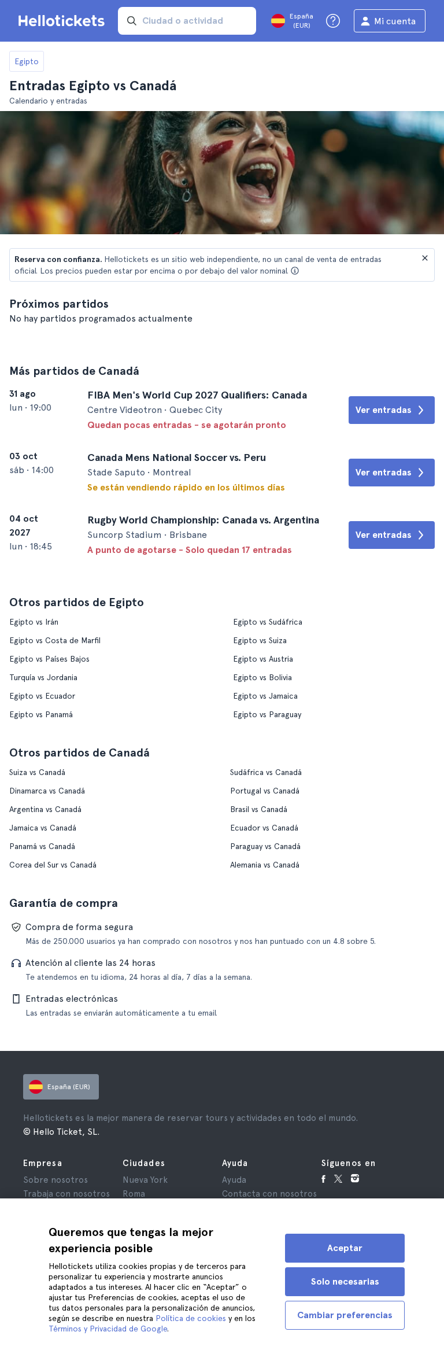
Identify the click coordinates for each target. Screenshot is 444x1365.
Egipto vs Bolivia (262, 677)
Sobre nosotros (55, 1180)
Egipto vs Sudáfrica (267, 621)
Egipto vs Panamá (41, 714)
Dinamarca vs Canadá (47, 790)
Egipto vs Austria (263, 658)
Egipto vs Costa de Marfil (55, 640)
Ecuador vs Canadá (264, 827)
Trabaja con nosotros (66, 1194)
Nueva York (145, 1180)
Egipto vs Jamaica (265, 695)
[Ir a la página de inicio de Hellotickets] (63, 21)
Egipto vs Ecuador (42, 695)
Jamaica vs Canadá (42, 827)
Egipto (26, 61)
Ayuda (234, 1180)
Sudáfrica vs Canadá (266, 772)
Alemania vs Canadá (264, 864)
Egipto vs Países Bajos (49, 658)
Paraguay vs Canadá (265, 846)
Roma (134, 1194)
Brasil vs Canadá (258, 809)
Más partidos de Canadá (74, 371)
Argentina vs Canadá (45, 809)
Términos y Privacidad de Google (108, 1328)
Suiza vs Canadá (37, 772)
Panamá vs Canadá (42, 846)
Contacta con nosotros (269, 1194)
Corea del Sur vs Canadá (53, 864)
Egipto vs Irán (33, 621)
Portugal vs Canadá (264, 790)
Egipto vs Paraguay (267, 714)
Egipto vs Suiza (260, 640)
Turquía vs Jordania (43, 677)
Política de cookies (191, 1318)
